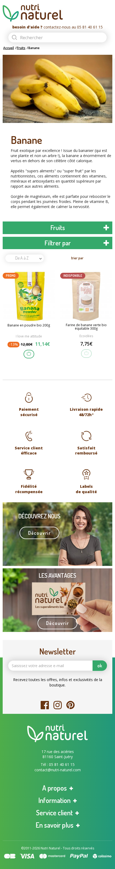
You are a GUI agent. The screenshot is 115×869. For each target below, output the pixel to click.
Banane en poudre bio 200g (28, 325)
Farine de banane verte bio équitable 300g (86, 327)
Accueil (8, 48)
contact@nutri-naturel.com (57, 769)
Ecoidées (86, 336)
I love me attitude (29, 336)
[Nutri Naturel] (57, 13)
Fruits (21, 48)
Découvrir (39, 533)
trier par (77, 258)
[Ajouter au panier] (29, 354)
